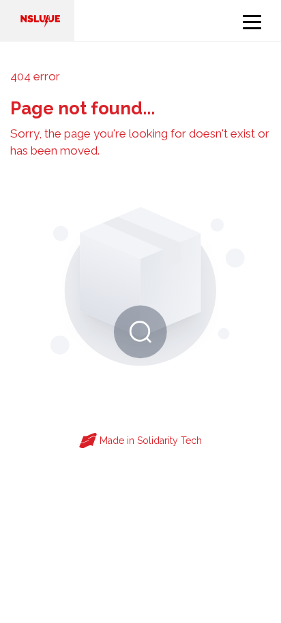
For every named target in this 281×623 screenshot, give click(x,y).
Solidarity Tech (169, 440)
